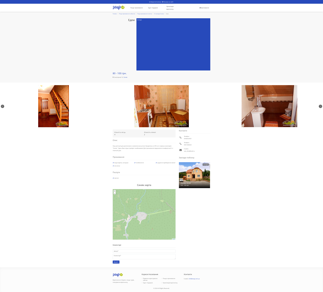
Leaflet (173, 239)
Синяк (125, 77)
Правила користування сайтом (150, 279)
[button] (320, 106)
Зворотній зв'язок (155, 2)
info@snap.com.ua (194, 279)
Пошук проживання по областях (127, 13)
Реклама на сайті (168, 2)
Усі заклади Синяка (159, 13)
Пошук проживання (136, 8)
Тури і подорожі (153, 8)
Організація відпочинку (170, 8)
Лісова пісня (186, 183)
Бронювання (205, 8)
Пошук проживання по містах (144, 13)
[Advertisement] (120, 44)
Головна (115, 13)
